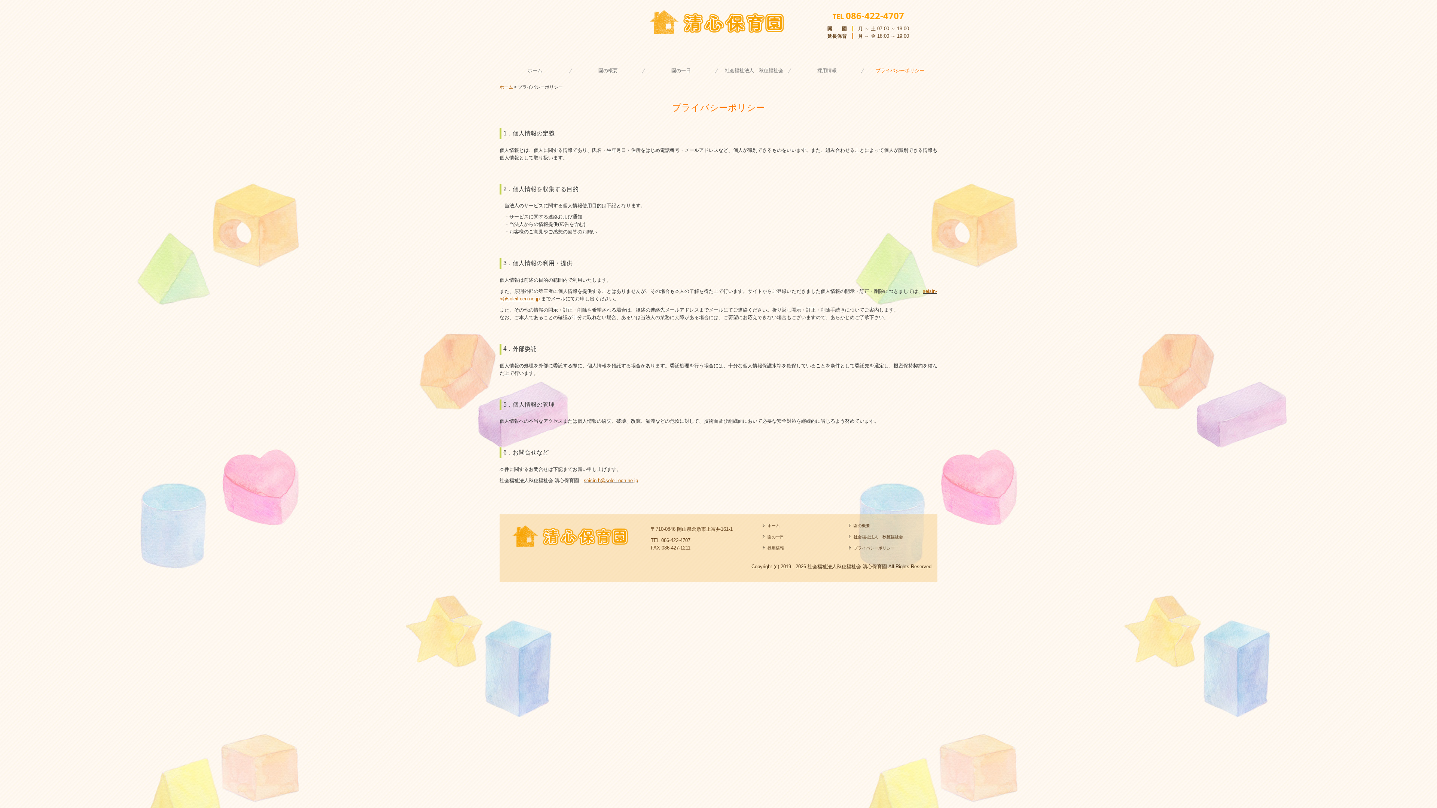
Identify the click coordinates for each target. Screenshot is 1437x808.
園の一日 (681, 70)
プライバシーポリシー (900, 70)
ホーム (535, 70)
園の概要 (608, 70)
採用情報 (827, 70)
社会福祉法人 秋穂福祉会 (754, 70)
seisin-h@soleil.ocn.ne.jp (611, 480)
